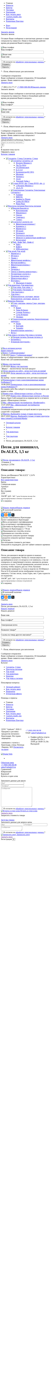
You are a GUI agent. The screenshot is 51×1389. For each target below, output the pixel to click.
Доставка (10, 10)
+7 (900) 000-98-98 (24, 87)
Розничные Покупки (15, 21)
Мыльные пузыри (24, 283)
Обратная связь (7, 762)
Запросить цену (23, 835)
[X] (12, 514)
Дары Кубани (22, 310)
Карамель (21, 226)
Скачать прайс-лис (14, 17)
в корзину (7, 501)
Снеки (19, 219)
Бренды (9, 8)
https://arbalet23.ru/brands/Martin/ (14, 418)
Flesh (18, 324)
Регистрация (11, 28)
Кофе (19, 247)
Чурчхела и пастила (24, 235)
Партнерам (10, 12)
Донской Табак (23, 181)
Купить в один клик (28, 811)
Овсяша (19, 317)
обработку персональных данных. (30, 62)
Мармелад (21, 229)
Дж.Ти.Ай (21, 165)
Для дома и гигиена (14, 678)
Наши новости (7, 350)
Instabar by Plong (23, 199)
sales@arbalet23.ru (38, 733)
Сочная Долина (23, 312)
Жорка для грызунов (19, 366)
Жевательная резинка (26, 224)
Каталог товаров (8, 154)
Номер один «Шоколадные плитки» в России (29, 396)
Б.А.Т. (19, 170)
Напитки (9, 676)
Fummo (19, 195)
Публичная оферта (14, 694)
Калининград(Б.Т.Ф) (25, 172)
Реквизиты (10, 691)
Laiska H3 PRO (22, 201)
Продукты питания (14, 669)
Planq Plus (20, 204)
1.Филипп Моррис (24, 186)
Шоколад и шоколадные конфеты (31, 238)
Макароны (21, 213)
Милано (20, 174)
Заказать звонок (7, 32)
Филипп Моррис (24, 163)
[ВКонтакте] (2, 514)
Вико (18, 308)
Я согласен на (24, 62)
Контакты (10, 19)
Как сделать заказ (13, 14)
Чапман (20, 176)
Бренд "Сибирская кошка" (21, 355)
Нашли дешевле (23, 508)
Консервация (22, 210)
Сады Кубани (22, 314)
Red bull (19, 326)
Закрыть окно (7, 82)
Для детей (10, 671)
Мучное (19, 231)
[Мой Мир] (9, 514)
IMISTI (19, 197)
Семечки (20, 217)
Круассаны (21, 240)
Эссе (18, 179)
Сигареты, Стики (13, 667)
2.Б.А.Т (19, 188)
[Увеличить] (18, 460)
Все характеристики (9, 480)
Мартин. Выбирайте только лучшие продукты (29, 416)
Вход (8, 25)
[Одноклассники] (5, 514)
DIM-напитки (22, 249)
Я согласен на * (24, 809)
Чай (18, 244)
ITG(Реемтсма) (22, 167)
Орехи (19, 215)
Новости (9, 5)
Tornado (19, 328)
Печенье (20, 233)
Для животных (12, 674)
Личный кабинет (13, 687)
